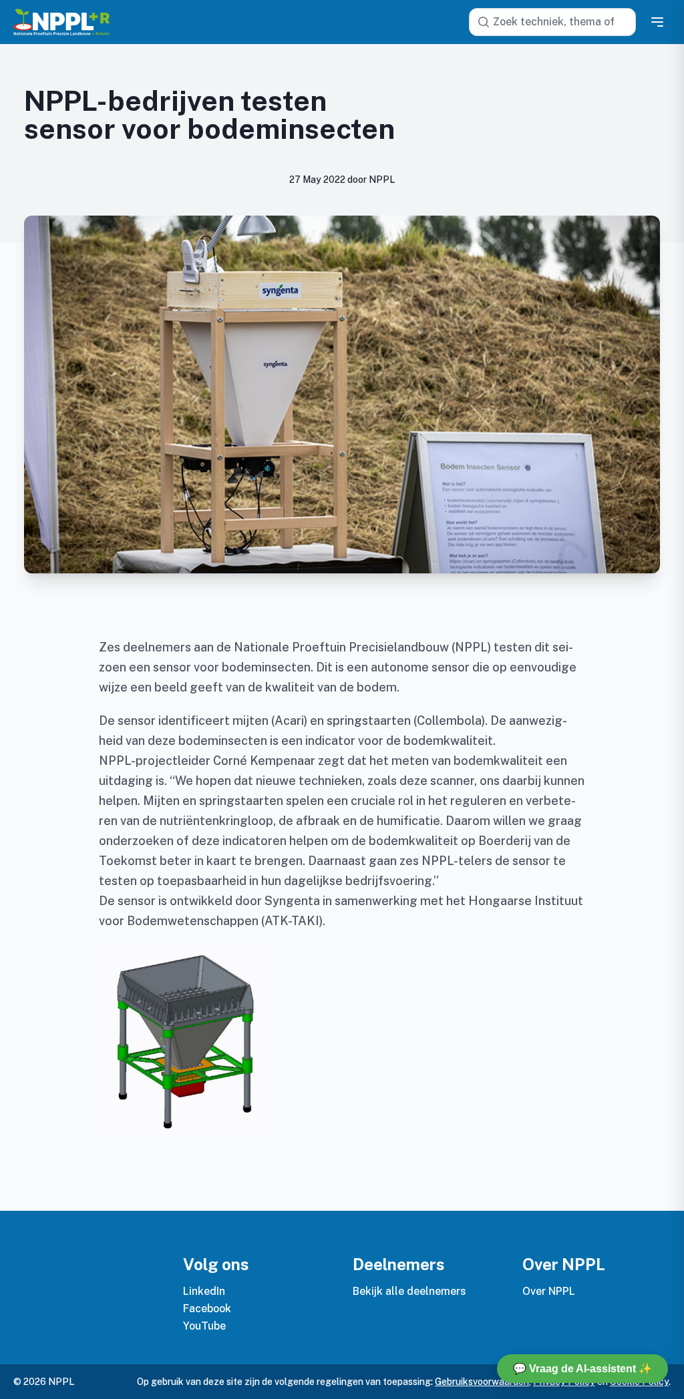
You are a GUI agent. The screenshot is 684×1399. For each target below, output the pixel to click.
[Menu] (657, 22)
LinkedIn (204, 1291)
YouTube (204, 1326)
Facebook (207, 1308)
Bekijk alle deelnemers (409, 1291)
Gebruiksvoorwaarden (482, 1381)
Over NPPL (548, 1291)
